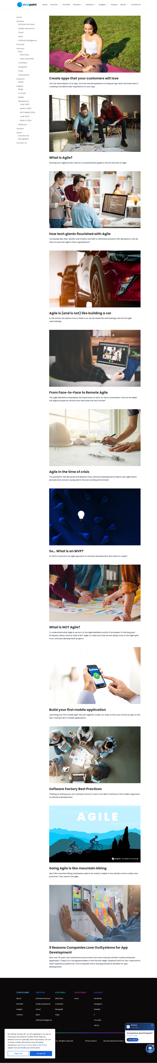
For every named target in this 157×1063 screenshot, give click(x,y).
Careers (114, 5)
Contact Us (136, 5)
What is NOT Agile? (64, 627)
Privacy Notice (26, 1045)
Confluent (22, 62)
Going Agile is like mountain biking (78, 868)
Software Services (26, 24)
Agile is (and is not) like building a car (80, 313)
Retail (20, 82)
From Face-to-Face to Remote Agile (78, 392)
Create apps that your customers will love (83, 78)
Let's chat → (132, 1040)
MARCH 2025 (25, 108)
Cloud (20, 32)
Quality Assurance (26, 28)
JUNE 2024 (24, 116)
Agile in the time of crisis (69, 472)
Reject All (18, 1053)
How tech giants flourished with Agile (80, 234)
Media (21, 97)
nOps (20, 71)
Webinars (22, 124)
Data (20, 36)
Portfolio (66, 5)
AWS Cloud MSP (27, 58)
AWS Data (24, 54)
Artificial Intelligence (27, 40)
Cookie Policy (41, 1045)
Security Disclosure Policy (113, 1041)
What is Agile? (60, 157)
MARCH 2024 (25, 120)
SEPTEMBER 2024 (27, 112)
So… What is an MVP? (66, 551)
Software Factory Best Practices (75, 789)
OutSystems (23, 75)
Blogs (20, 89)
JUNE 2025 (24, 104)
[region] (30, 1043)
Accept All (41, 1053)
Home (45, 5)
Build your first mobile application (77, 710)
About (123, 5)
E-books (22, 93)
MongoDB (22, 67)
